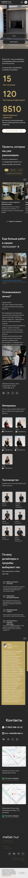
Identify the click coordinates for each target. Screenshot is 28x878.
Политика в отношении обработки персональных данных (18, 859)
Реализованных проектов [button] (10, 116)
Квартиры (13, 170)
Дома (20, 170)
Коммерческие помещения (14, 173)
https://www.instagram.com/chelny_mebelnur (12, 280)
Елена (3, 429)
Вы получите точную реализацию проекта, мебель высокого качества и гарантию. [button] (13, 122)
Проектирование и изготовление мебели (6, 3)
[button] (14, 100)
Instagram (9, 647)
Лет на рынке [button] (9, 85)
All (6, 170)
